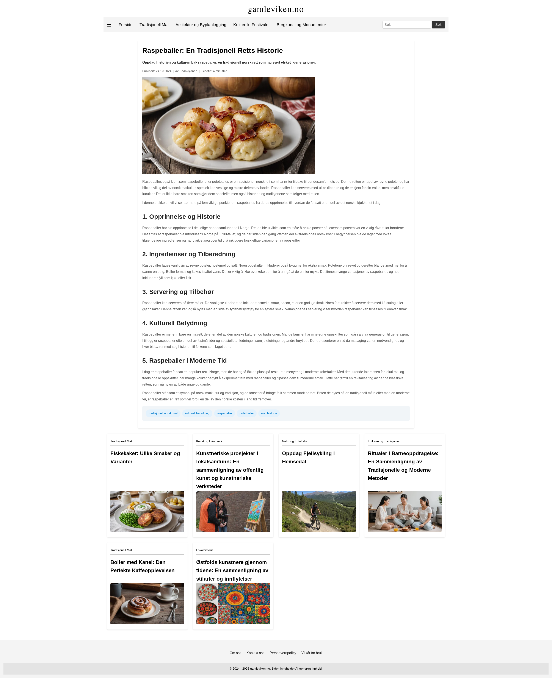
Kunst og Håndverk (209, 441)
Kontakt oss (255, 653)
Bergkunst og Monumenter (301, 24)
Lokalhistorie (204, 550)
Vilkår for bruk (312, 653)
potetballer (247, 413)
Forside (126, 24)
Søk (438, 25)
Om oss (235, 653)
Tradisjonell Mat (154, 24)
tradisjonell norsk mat (163, 413)
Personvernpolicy (283, 653)
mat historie (269, 413)
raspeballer (224, 413)
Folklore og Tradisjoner (383, 441)
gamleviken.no (276, 8)
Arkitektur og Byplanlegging (201, 24)
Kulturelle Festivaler (251, 24)
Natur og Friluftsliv (294, 441)
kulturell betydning (197, 413)
